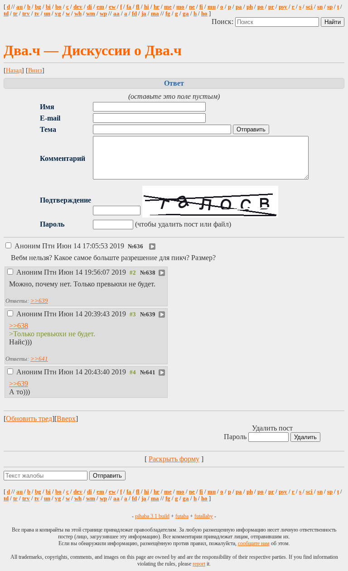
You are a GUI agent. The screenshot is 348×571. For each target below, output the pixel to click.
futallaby (203, 516)
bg (38, 7)
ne (192, 7)
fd (134, 13)
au (19, 7)
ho (204, 13)
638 (150, 273)
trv (26, 13)
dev (77, 7)
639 (150, 314)
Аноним (69, 246)
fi (201, 7)
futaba (181, 516)
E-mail (50, 118)
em (100, 7)
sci (309, 7)
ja (143, 13)
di (89, 7)
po (260, 7)
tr (15, 13)
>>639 (39, 300)
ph (249, 7)
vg (58, 13)
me (168, 7)
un (47, 13)
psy (283, 7)
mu (212, 7)
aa (116, 13)
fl (138, 7)
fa (128, 7)
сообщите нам (254, 543)
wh (78, 13)
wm (90, 13)
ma (155, 13)
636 (138, 246)
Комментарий (62, 158)
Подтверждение (65, 200)
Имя (47, 107)
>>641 (39, 358)
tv (36, 13)
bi (48, 7)
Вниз (35, 70)
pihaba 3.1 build (152, 516)
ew (112, 7)
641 (150, 372)
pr (271, 7)
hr (157, 7)
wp (103, 13)
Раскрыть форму (174, 459)
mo (180, 7)
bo (58, 7)
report (199, 564)
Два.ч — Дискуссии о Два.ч (93, 50)
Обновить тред (29, 418)
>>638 (18, 325)
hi (146, 7)
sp (330, 7)
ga (186, 13)
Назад (14, 70)
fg (167, 13)
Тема (48, 129)
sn (320, 7)
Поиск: (223, 21)
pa (239, 7)
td (6, 13)
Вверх (66, 418)
